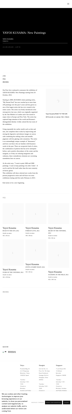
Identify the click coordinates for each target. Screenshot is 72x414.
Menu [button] (68, 4)
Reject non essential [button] (53, 402)
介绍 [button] (4, 76)
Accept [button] (66, 402)
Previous (7, 317)
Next (65, 317)
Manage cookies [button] (38, 402)
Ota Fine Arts (12, 3)
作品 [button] (4, 79)
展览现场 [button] (6, 82)
